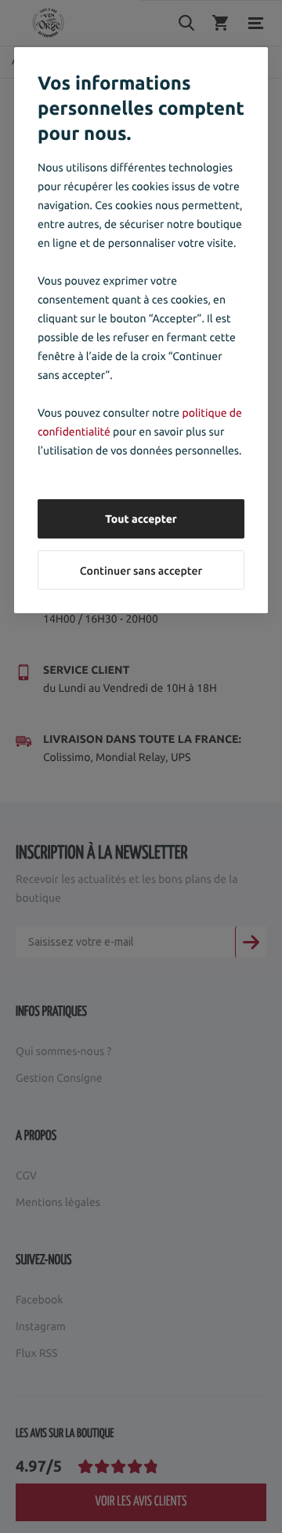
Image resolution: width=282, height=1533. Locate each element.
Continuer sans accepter (141, 570)
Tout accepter (141, 519)
